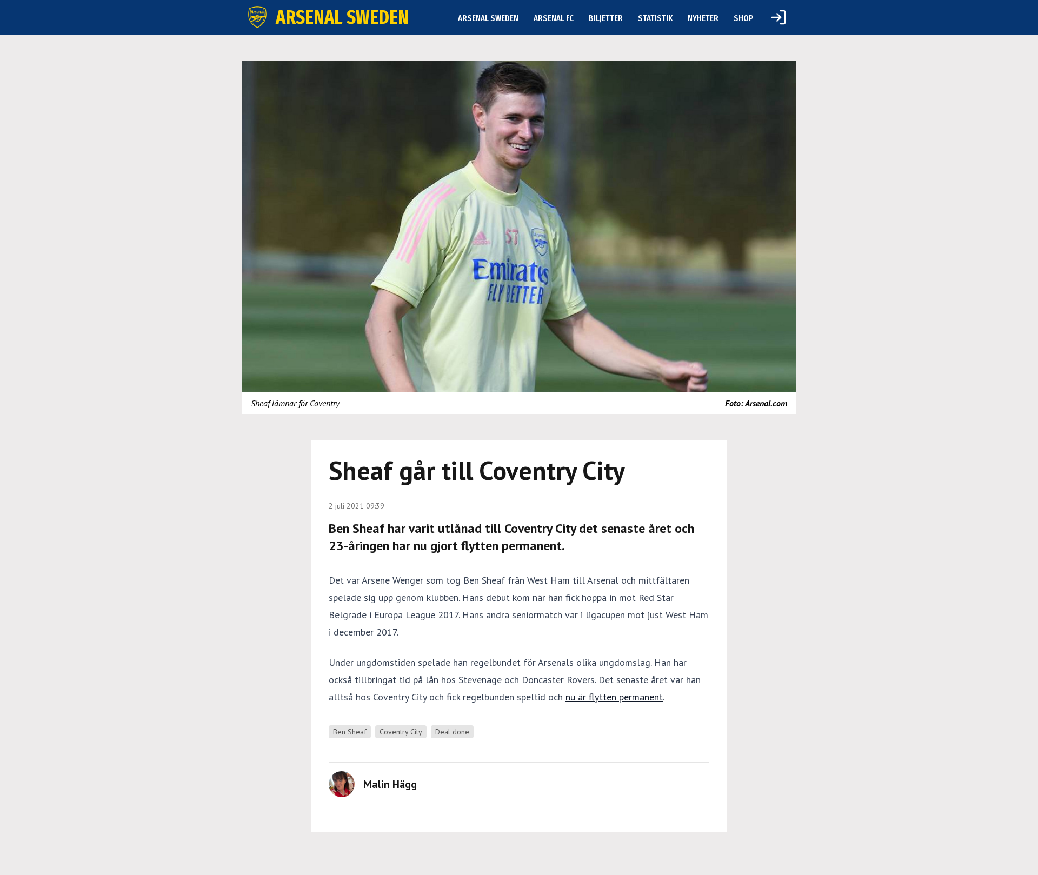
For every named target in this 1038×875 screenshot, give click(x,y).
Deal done (452, 732)
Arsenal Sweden (488, 18)
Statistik (655, 18)
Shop (744, 18)
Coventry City (401, 732)
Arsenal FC (554, 18)
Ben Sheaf (350, 732)
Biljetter (606, 18)
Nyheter (703, 18)
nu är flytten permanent (614, 697)
